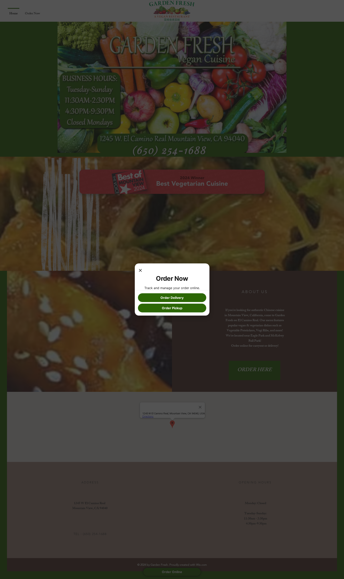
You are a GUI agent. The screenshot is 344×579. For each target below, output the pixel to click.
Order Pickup (172, 308)
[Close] (140, 271)
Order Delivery (172, 298)
